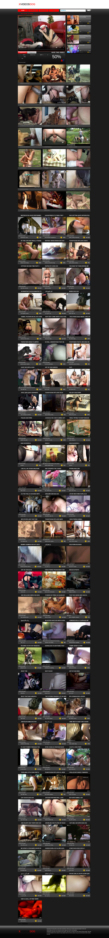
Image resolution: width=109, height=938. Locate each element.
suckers (22, 465)
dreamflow (47, 516)
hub (72, 490)
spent (23, 870)
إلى (45, 566)
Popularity (43, 10)
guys (70, 769)
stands (28, 364)
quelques (25, 414)
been (46, 617)
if (22, 718)
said (48, 769)
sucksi (27, 313)
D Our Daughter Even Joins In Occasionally (85, 17)
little (23, 794)
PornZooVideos (87, 7)
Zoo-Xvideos (86, 4)
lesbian (71, 718)
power (25, 769)
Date (54, 10)
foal (24, 516)
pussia (76, 262)
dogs (74, 338)
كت (23, 642)
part (21, 288)
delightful (73, 617)
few (75, 667)
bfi (69, 718)
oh (69, 895)
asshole (46, 440)
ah (21, 313)
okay (46, 338)
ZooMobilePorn (76, 1)
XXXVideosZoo (76, 8)
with (72, 819)
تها (49, 895)
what (22, 693)
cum (51, 440)
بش (47, 895)
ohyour (46, 819)
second (26, 288)
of (73, 288)
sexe (70, 541)
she (45, 490)
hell (24, 921)
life (74, 389)
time (23, 288)
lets (25, 389)
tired (50, 617)
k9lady (70, 414)
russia (52, 414)
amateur (22, 743)
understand (50, 364)
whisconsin (50, 262)
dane (28, 338)
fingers (51, 718)
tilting (52, 845)
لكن (50, 313)
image (70, 591)
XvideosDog (27, 5)
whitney (46, 262)
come (50, 338)
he (45, 364)
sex (21, 389)
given (70, 617)
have (27, 237)
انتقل (47, 566)
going (22, 667)
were (27, 617)
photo (74, 591)
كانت (25, 895)
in (72, 591)
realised (24, 617)
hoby (76, 743)
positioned (71, 364)
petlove (73, 262)
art (45, 389)
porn (75, 414)
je (69, 516)
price (46, 237)
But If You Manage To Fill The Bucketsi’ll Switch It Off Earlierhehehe (85, 36)
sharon (72, 389)
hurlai (71, 516)
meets (73, 743)
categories (33, 10)
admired (25, 566)
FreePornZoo (86, 1)
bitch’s (29, 566)
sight (72, 288)
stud (45, 769)
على (45, 895)
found (25, 262)
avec (22, 414)
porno (73, 541)
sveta (70, 262)
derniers (29, 414)
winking (48, 414)
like (21, 490)
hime (70, 743)
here (73, 667)
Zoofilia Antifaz (83, 25)
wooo (46, 870)
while (70, 440)
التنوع (48, 313)
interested (77, 237)
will (47, 364)
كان (45, 313)
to (23, 667)
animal (75, 541)
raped (46, 288)
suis (73, 870)
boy (48, 338)
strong (48, 718)
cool (73, 895)
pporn (70, 490)
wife (23, 389)
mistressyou (23, 237)
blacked (46, 642)
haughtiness (53, 237)
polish (22, 440)
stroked (48, 490)
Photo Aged (82, 45)
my (24, 490)
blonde (51, 642)
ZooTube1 (85, 3)
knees (74, 794)
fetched (48, 237)
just (22, 769)
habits (70, 237)
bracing (77, 364)
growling (46, 845)
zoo (48, 389)
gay (21, 819)
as (21, 516)
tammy (70, 667)
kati (69, 389)
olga (46, 414)
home (25, 743)
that (24, 718)
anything (52, 667)
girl (71, 845)
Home (22, 10)
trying (73, 440)
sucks (24, 819)
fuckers (49, 465)
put (25, 667)
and (21, 845)
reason (25, 364)
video (46, 591)
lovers (75, 718)
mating (73, 237)
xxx (74, 313)
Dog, (25, 56)
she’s (22, 921)
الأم (21, 642)
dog (54, 262)
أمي (22, 895)
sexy (46, 693)
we (21, 541)
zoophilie (77, 642)
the (69, 288)
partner (49, 819)
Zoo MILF (75, 5)
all (23, 490)
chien (74, 516)
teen (26, 794)
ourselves (47, 667)
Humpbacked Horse (76, 4)
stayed (23, 541)
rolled (70, 794)
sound (46, 465)
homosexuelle (72, 642)
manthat (24, 313)
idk (21, 718)
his (22, 58)
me (70, 870)
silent (24, 845)
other (72, 338)
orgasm (77, 617)
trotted (22, 262)
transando (52, 591)
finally (27, 262)
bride (70, 313)
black (25, 338)
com (75, 490)
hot (70, 845)
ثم (49, 566)
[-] (64, 60)
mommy (22, 566)
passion (22, 338)
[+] (61, 60)
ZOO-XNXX (86, 5)
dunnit (22, 364)
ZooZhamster (76, 7)
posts (75, 364)
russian (74, 566)
